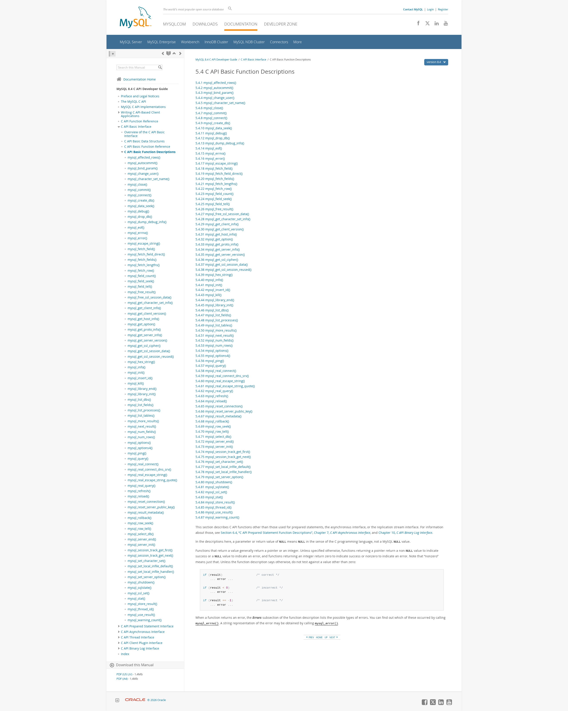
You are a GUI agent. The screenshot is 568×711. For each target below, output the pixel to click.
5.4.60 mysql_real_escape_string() (220, 381)
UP (326, 637)
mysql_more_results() (143, 421)
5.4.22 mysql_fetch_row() (213, 189)
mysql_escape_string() (144, 244)
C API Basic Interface (136, 127)
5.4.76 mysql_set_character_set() (219, 462)
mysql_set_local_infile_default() (150, 566)
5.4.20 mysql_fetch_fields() (214, 179)
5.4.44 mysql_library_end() (214, 300)
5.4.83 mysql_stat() (209, 497)
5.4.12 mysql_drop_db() (212, 138)
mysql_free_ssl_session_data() (149, 297)
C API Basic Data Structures (144, 141)
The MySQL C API (133, 102)
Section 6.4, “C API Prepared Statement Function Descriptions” (266, 532)
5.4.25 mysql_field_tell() (212, 204)
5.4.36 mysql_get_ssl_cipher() (216, 259)
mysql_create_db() (141, 200)
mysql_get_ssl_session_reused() (151, 357)
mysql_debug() (138, 211)
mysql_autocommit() (142, 163)
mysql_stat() (136, 599)
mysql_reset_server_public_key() (151, 507)
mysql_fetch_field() (141, 249)
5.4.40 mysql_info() (209, 280)
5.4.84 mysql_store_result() (215, 502)
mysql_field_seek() (141, 281)
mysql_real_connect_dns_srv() (149, 469)
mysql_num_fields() (142, 432)
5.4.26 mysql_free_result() (214, 209)
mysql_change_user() (143, 174)
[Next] (180, 53)
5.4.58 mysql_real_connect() (215, 371)
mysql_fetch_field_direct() (146, 254)
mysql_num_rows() (141, 437)
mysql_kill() (136, 383)
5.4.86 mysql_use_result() (214, 512)
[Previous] (163, 53)
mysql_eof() (136, 228)
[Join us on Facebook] (417, 24)
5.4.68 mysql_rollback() (212, 421)
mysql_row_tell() (139, 529)
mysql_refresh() (139, 491)
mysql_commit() (139, 190)
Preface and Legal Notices (140, 96)
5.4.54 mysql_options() (211, 350)
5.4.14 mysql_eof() (208, 148)
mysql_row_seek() (140, 523)
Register (443, 9)
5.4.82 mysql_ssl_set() (211, 492)
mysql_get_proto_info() (144, 330)
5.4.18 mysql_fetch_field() (214, 168)
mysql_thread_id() (141, 609)
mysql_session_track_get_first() (150, 550)
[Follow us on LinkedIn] (435, 24)
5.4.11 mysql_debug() (211, 133)
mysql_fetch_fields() (142, 260)
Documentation (240, 24)
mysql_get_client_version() (147, 314)
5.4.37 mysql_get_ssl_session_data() (221, 264)
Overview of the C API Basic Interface (144, 134)
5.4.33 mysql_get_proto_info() (216, 244)
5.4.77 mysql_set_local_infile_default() (222, 467)
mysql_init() (136, 373)
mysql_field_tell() (140, 287)
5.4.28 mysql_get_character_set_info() (222, 219)
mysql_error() (137, 238)
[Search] (160, 67)
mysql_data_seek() (141, 206)
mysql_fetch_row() (141, 271)
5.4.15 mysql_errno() (210, 153)
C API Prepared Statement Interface (147, 626)
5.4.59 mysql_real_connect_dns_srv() (222, 376)
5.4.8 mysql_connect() (211, 118)
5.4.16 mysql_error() (210, 158)
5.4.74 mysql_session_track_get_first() (222, 452)
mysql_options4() (140, 448)
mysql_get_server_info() (145, 335)
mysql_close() (137, 185)
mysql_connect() (139, 195)
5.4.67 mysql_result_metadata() (218, 416)
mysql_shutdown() (141, 582)
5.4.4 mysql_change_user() (214, 98)
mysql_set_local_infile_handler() (151, 572)
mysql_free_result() (142, 292)
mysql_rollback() (139, 518)
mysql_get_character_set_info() (150, 303)
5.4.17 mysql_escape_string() (216, 163)
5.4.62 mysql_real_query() (214, 391)
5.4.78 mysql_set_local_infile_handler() (223, 472)
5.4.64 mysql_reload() (211, 401)
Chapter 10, (405, 532)
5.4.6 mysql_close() (209, 108)
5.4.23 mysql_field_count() (214, 194)
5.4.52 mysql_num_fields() (214, 340)
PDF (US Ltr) (124, 674)
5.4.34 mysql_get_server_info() (217, 249)
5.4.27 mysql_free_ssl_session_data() (222, 214)
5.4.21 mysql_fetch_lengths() (216, 184)
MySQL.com (174, 24)
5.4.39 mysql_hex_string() (214, 275)
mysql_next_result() (142, 426)
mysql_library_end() (142, 389)
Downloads (205, 24)
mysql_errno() (138, 233)
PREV (311, 637)
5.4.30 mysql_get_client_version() (219, 229)
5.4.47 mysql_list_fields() (213, 315)
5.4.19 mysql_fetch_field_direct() (219, 173)
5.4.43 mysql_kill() (208, 295)
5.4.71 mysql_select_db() (213, 436)
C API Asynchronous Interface (143, 632)
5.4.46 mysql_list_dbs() (212, 310)
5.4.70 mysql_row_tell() (212, 431)
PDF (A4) (122, 679)
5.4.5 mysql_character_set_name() (220, 103)
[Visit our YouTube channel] (444, 24)
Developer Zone (280, 24)
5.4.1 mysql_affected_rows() (215, 83)
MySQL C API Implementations (143, 107)
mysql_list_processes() (144, 410)
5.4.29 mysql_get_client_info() (217, 224)
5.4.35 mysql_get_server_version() (220, 254)
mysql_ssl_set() (138, 593)
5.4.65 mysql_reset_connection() (219, 406)
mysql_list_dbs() (139, 400)
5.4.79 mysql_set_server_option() (219, 477)
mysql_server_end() (142, 539)
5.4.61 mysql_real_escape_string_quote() (225, 386)
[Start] (168, 53)
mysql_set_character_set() (146, 561)
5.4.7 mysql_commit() (211, 113)
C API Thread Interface (137, 637)
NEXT (332, 637)
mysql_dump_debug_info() (147, 222)
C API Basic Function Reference (147, 147)
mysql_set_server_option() (147, 577)
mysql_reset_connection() (146, 502)
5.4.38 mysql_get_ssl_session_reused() (223, 269)
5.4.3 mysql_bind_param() (214, 92)
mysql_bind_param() (143, 168)
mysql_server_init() (141, 545)
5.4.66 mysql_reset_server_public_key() (223, 411)
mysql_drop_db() (140, 217)
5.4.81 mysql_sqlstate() (212, 487)
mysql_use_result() (141, 615)
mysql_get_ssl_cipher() (144, 346)
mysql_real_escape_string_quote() (152, 480)
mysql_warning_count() (145, 620)
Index (125, 654)
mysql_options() (139, 443)
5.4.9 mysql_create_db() (212, 123)
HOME (319, 637)
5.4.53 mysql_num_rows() (214, 345)
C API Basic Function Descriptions (150, 152)
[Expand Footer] (117, 701)
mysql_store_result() (142, 604)
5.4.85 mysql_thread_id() (213, 507)
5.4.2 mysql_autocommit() (214, 88)
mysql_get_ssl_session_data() (149, 351)
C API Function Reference (139, 121)
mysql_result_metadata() (146, 513)
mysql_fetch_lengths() (144, 265)
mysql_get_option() (141, 324)
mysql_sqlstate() (139, 588)
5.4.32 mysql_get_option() (214, 239)
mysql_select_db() (141, 534)
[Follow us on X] (426, 24)
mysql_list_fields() (140, 405)
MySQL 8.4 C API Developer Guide (216, 59)
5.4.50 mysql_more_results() (216, 330)
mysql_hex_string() (141, 362)
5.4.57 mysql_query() (210, 365)
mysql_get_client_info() (144, 308)
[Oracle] (135, 700)
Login (430, 9)
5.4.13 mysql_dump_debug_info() (219, 143)
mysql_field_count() (142, 276)
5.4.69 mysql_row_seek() (213, 426)
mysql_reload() (138, 496)
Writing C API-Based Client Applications (140, 114)
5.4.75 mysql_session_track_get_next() (223, 457)
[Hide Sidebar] (112, 54)
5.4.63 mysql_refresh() (211, 396)
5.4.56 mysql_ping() (209, 361)
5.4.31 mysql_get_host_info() (216, 234)
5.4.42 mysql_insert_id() (212, 290)
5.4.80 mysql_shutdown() (213, 482)
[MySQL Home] (136, 18)
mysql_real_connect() (143, 464)
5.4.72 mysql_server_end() (214, 441)
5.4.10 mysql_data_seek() (213, 128)
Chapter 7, (342, 532)
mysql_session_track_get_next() (150, 556)
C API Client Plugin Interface (141, 643)
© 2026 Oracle (156, 700)
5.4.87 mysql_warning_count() (217, 517)
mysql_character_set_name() (148, 179)
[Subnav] (118, 112)
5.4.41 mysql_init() (208, 285)
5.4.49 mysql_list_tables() (213, 325)
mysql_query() (138, 459)
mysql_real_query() (141, 486)
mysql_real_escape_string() (147, 475)
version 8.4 (434, 62)
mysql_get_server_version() (147, 340)
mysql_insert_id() (140, 378)
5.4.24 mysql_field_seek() (213, 199)
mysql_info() (136, 367)
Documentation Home (139, 79)
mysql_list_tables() (141, 416)
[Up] (174, 53)
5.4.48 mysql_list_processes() (216, 320)
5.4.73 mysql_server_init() (214, 446)
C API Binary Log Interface (140, 648)
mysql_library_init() (142, 394)
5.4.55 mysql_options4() (212, 356)
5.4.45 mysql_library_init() (214, 305)
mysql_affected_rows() (144, 157)
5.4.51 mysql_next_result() (214, 335)
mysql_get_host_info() (143, 319)
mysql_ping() (137, 453)
